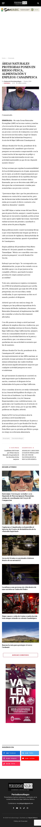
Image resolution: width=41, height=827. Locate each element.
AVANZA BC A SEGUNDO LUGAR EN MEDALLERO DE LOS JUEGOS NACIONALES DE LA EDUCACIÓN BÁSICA (30, 455)
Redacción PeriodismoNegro (12, 81)
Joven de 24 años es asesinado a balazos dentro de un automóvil (18, 559)
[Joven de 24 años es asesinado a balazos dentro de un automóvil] (20, 545)
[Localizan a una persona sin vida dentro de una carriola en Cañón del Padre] (20, 574)
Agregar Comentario (20, 655)
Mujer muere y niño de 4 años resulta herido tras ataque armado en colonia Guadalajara (19, 617)
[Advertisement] (20, 35)
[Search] (38, 3)
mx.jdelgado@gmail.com (25, 803)
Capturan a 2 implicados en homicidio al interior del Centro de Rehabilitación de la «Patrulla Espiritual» (19, 529)
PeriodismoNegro (17, 438)
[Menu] (3, 3)
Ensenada (7, 83)
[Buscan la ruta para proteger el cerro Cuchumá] (20, 632)
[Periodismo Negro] (20, 3)
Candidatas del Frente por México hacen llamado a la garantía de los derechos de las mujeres (11, 455)
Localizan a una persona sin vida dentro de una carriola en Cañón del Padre (19, 588)
